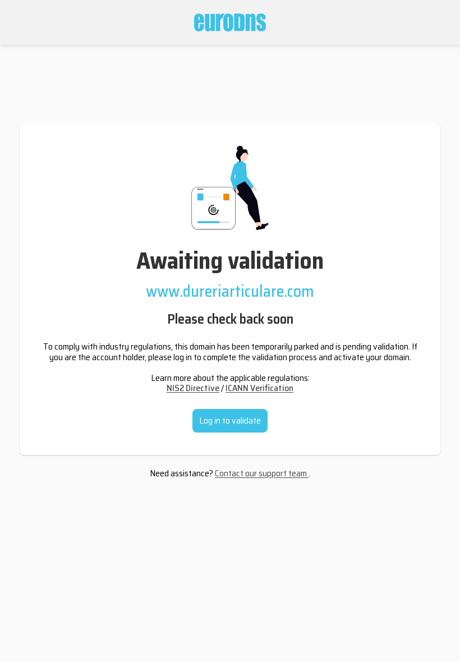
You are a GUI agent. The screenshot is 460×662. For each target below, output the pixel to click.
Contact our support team (262, 473)
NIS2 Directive (193, 388)
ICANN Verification (259, 388)
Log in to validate (230, 420)
